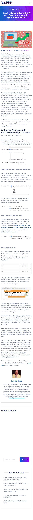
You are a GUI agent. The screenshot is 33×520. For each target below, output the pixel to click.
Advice (19, 9)
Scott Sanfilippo (22, 50)
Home (11, 9)
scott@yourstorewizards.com (17, 398)
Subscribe (24, 459)
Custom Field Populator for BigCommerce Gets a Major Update (16, 484)
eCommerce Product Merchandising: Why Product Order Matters (16, 490)
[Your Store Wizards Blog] (6, 3)
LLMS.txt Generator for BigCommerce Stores (15, 502)
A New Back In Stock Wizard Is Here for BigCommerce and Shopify (15, 478)
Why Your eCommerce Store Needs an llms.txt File (15, 496)
